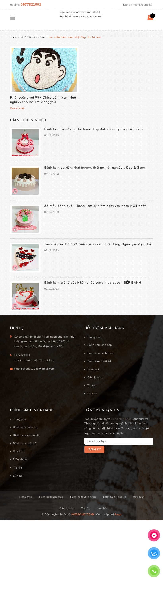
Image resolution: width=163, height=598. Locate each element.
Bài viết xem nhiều (28, 119)
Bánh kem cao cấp (99, 344)
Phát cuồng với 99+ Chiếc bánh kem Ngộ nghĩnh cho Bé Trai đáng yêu (43, 99)
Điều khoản (94, 377)
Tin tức (91, 385)
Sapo (117, 514)
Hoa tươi (93, 369)
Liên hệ (92, 393)
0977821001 (31, 4)
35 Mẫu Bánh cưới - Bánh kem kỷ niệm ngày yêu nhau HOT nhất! (95, 205)
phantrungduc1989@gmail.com (34, 368)
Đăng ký (146, 4)
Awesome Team (82, 514)
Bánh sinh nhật (121, 418)
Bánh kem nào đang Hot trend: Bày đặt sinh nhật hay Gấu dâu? (93, 129)
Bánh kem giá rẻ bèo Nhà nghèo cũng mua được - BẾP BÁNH (92, 282)
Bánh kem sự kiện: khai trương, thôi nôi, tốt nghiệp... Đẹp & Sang (94, 167)
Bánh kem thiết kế (99, 361)
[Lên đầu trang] (155, 585)
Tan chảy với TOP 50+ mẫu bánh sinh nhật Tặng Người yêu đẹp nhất (98, 244)
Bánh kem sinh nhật (100, 353)
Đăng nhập (130, 4)
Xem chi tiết (17, 108)
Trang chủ (94, 337)
